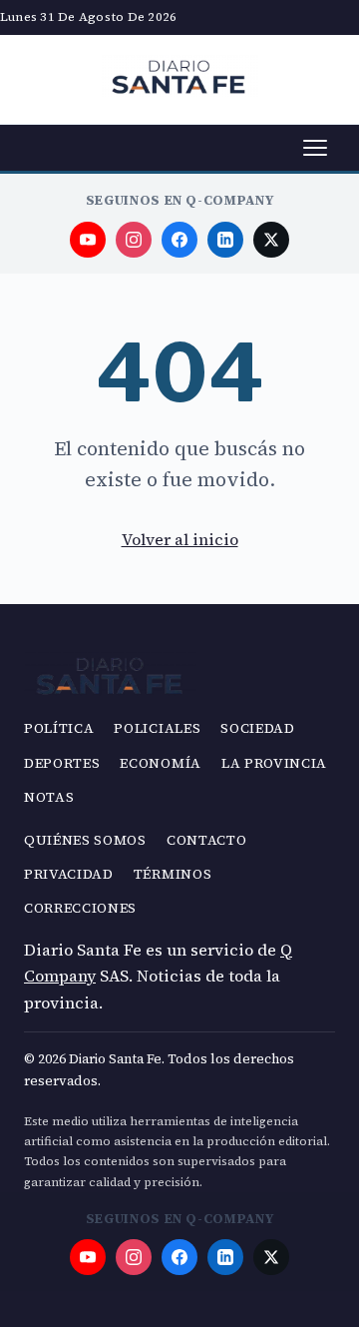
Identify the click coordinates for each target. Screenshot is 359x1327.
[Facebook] (179, 240)
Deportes (62, 763)
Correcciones (80, 908)
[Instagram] (134, 240)
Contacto (206, 840)
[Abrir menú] (315, 148)
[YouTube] (88, 240)
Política (59, 728)
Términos (172, 874)
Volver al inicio (180, 539)
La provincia (274, 763)
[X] (271, 240)
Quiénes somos (85, 840)
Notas (49, 797)
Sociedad (257, 728)
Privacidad (69, 874)
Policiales (157, 728)
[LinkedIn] (225, 240)
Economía (160, 763)
